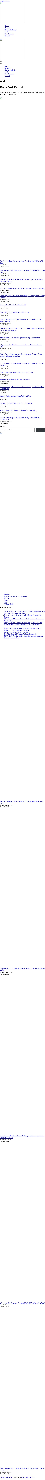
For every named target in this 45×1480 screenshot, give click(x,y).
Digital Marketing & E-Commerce (15, 596)
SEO (6, 32)
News (6, 600)
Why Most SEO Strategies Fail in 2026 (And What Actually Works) (22, 288)
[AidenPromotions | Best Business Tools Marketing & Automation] (12, 22)
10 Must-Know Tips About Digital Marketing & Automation (20, 338)
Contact (7, 36)
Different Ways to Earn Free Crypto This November (21, 625)
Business (7, 28)
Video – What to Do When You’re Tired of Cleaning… (18, 410)
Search (2, 426)
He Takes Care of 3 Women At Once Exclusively (16, 403)
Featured (7, 598)
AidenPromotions (6, 1477)
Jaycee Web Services (28, 1477)
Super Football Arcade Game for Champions (15, 379)
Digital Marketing (10, 30)
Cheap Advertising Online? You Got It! (13, 305)
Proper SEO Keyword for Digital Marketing (14, 312)
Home (7, 26)
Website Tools (9, 34)
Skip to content (5, 1)
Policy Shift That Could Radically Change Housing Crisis (23, 623)
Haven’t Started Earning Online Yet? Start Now (15, 396)
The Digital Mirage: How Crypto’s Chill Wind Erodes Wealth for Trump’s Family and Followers (24, 612)
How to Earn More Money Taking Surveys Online (16, 372)
